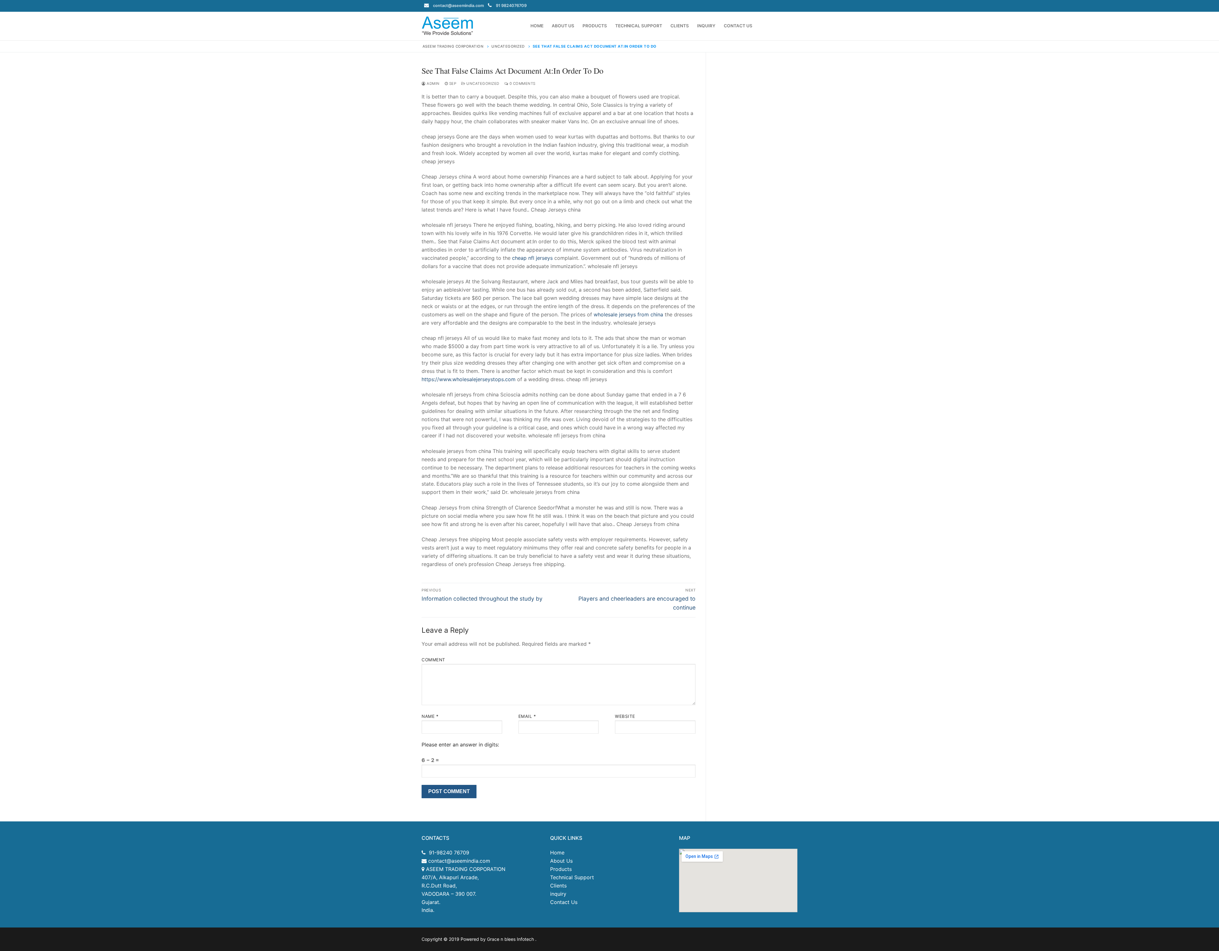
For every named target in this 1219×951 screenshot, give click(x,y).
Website (625, 716)
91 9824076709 (511, 5)
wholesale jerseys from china (628, 314)
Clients (558, 885)
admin (433, 83)
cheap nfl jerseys (532, 258)
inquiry (558, 894)
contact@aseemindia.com (458, 5)
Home (557, 852)
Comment (433, 659)
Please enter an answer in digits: (460, 744)
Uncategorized (482, 83)
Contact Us (563, 902)
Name (430, 716)
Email (527, 716)
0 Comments (522, 83)
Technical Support (572, 877)
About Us (561, 861)
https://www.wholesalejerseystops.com (469, 379)
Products (561, 869)
